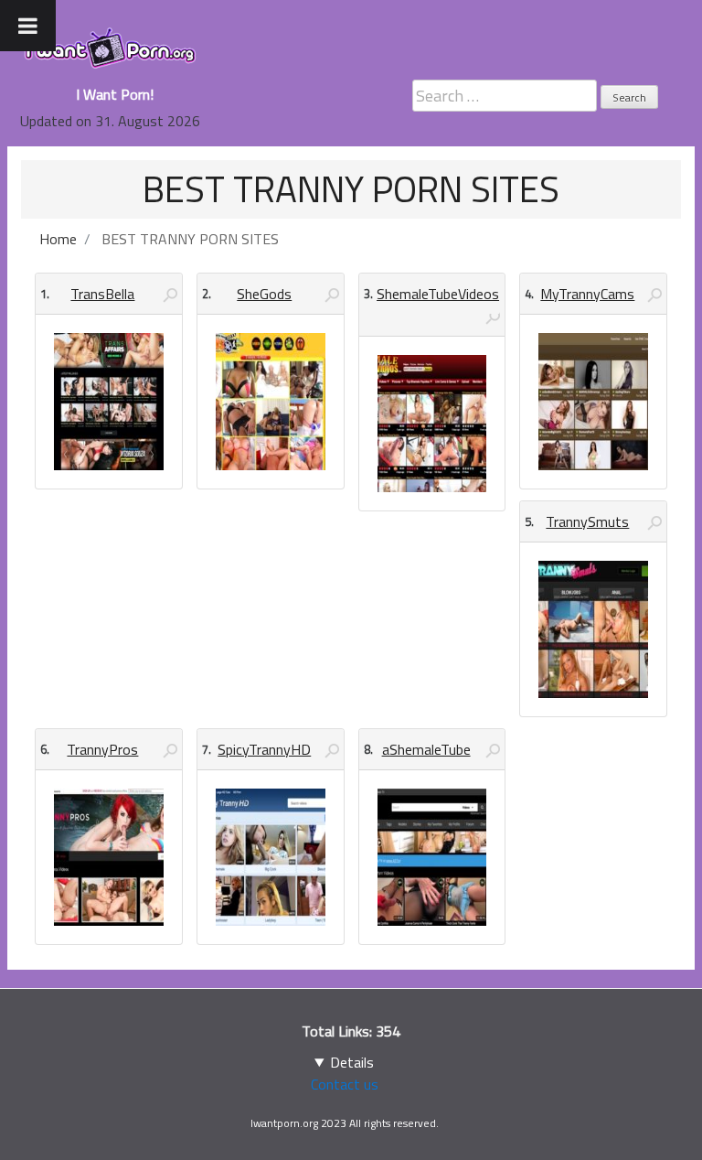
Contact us (344, 1084)
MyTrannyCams (587, 294)
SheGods (264, 294)
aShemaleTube (426, 749)
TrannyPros (102, 749)
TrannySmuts (587, 521)
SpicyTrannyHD (264, 749)
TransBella (102, 294)
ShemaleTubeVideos (438, 294)
